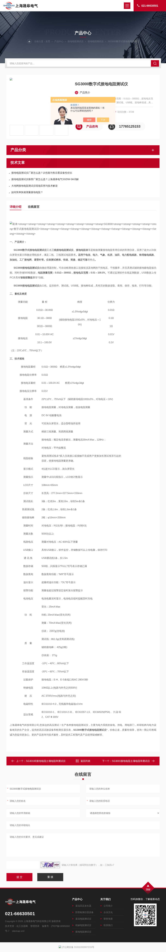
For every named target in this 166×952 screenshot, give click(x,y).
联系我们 (108, 925)
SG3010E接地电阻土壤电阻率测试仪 (45, 761)
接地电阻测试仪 (75, 41)
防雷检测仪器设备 (84, 912)
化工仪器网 (22, 926)
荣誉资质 (108, 918)
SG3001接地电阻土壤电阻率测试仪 (131, 761)
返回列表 (85, 761)
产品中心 (58, 41)
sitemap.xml (18, 931)
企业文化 (108, 912)
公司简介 (108, 905)
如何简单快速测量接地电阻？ (27, 192)
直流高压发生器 (83, 905)
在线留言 (34, 206)
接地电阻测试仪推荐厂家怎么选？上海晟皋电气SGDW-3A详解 (45, 179)
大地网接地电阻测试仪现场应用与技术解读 (34, 185)
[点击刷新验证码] (50, 865)
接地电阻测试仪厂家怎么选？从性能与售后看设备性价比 (41, 172)
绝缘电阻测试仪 (83, 925)
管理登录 (34, 926)
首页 (48, 41)
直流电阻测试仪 (83, 918)
